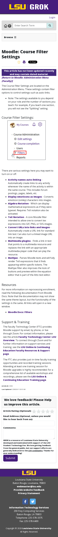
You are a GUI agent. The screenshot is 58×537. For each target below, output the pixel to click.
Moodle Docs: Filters (20, 312)
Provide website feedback (29, 489)
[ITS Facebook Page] (25, 501)
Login (52, 17)
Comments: (9, 427)
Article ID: (5, 386)
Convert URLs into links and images (29, 227)
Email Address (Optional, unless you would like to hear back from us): (26, 418)
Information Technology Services (29, 507)
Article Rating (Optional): (17, 410)
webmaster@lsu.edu (29, 486)
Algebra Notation (18, 203)
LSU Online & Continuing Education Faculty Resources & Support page (26, 350)
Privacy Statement (29, 493)
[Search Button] (50, 25)
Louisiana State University (36, 528)
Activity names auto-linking (24, 179)
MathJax (13, 257)
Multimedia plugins (19, 240)
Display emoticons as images (25, 196)
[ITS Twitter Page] (33, 501)
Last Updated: (7, 389)
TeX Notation (16, 217)
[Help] (9, 25)
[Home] (5, 25)
